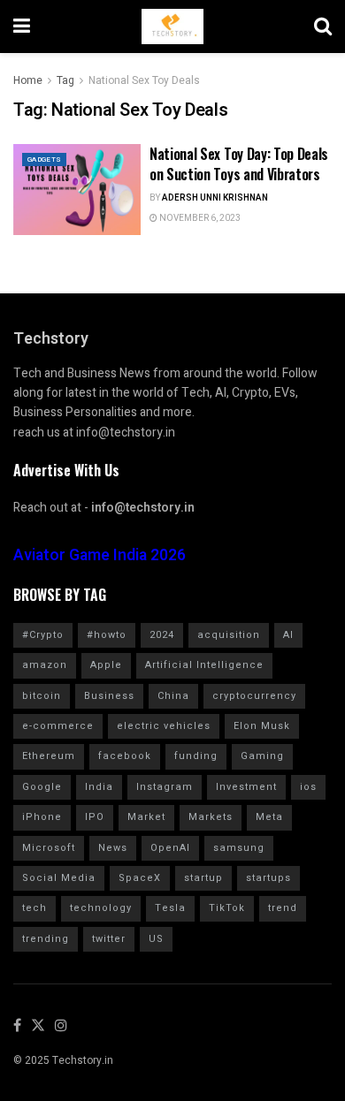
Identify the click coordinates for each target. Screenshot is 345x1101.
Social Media (59, 877)
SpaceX (140, 877)
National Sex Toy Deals (144, 80)
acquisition (228, 634)
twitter (109, 938)
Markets (210, 816)
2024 (162, 634)
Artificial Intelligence (204, 664)
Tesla (170, 907)
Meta (269, 816)
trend (282, 907)
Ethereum (48, 755)
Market (146, 816)
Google (42, 786)
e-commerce (58, 725)
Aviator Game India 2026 (99, 555)
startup (203, 877)
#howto (106, 634)
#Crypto (43, 634)
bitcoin (41, 695)
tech (34, 907)
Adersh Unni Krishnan (215, 198)
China (173, 695)
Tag (65, 80)
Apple (106, 664)
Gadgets (44, 159)
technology (101, 907)
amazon (44, 664)
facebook (124, 755)
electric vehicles (164, 725)
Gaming (262, 755)
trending (45, 938)
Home (27, 80)
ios (308, 786)
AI (288, 634)
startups (268, 877)
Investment (246, 786)
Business (109, 695)
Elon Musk (262, 725)
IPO (94, 816)
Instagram (164, 786)
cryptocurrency (254, 695)
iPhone (42, 816)
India (99, 786)
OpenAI (170, 847)
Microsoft (48, 847)
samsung (238, 847)
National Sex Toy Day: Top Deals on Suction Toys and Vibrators (239, 163)
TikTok (227, 907)
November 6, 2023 (199, 218)
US (156, 938)
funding (196, 755)
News (112, 847)
